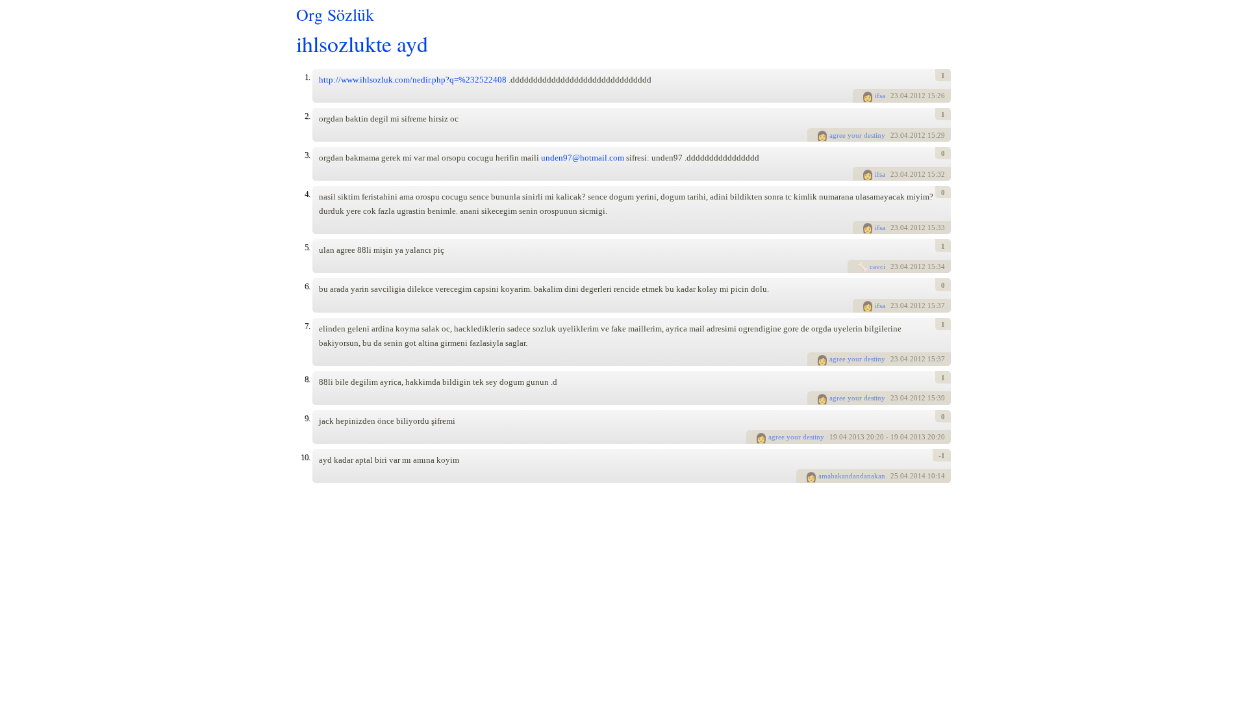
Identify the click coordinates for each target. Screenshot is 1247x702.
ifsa (880, 95)
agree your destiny (857, 135)
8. (307, 379)
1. (307, 77)
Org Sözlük (335, 14)
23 (894, 95)
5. (307, 247)
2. (307, 116)
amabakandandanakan (851, 476)
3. (307, 155)
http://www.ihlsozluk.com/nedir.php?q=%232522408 (413, 79)
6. (307, 286)
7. (307, 326)
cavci (877, 266)
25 (894, 476)
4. (307, 194)
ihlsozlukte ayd (362, 43)
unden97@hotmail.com (582, 157)
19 (833, 437)
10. (305, 457)
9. (307, 418)
